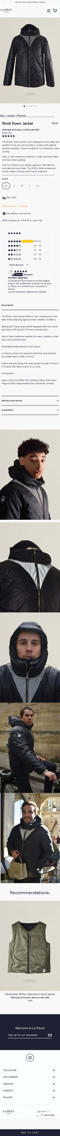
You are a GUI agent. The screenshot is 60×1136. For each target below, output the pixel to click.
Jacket (11, 115)
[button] (9, 136)
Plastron (22, 115)
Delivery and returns (11, 400)
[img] (20, 271)
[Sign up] (49, 1035)
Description (7, 305)
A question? (7, 410)
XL (38, 186)
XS (6, 186)
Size (5, 179)
